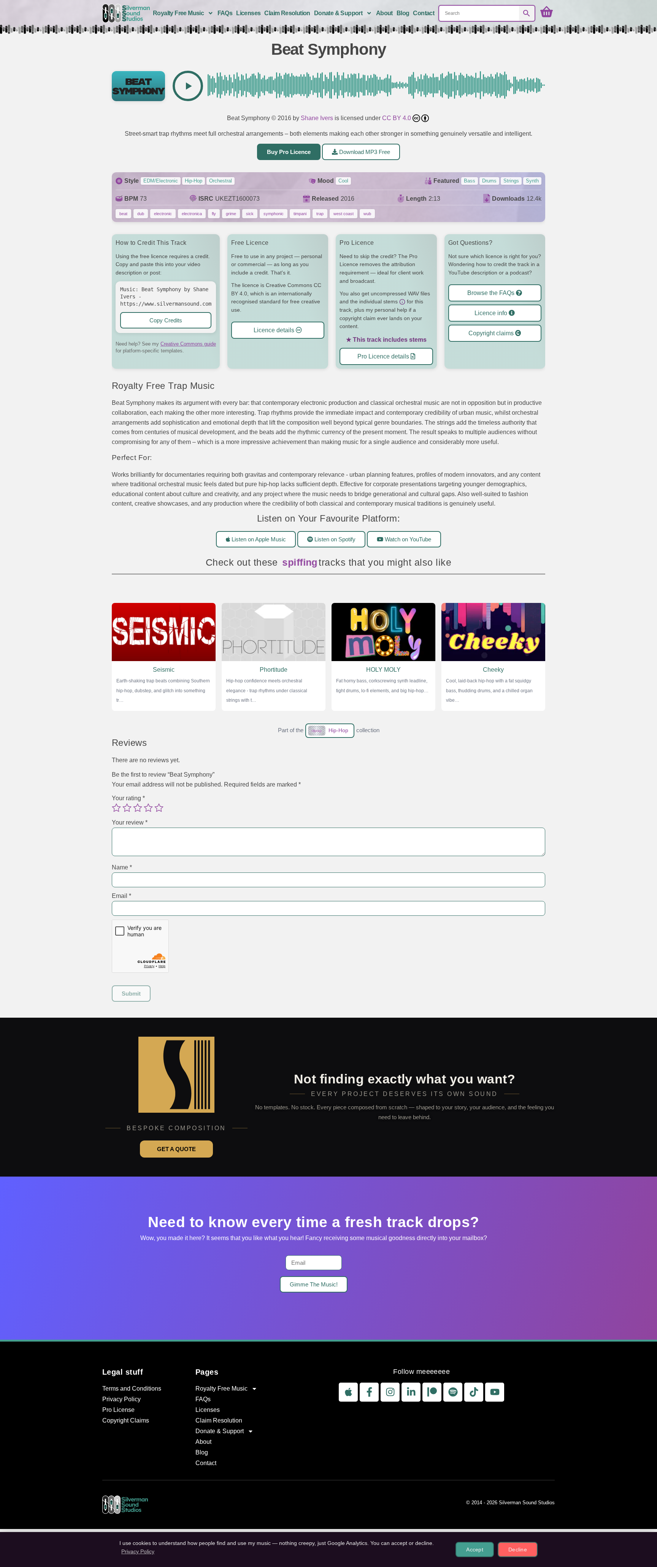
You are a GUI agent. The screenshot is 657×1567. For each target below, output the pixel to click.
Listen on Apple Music (258, 539)
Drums (489, 181)
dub (140, 213)
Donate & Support (338, 13)
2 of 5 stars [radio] (127, 807)
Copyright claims (491, 333)
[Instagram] (390, 1392)
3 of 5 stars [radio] (137, 807)
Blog (403, 13)
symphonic (273, 213)
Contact (423, 13)
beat (123, 213)
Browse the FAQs (491, 293)
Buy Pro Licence (289, 152)
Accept (474, 1549)
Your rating (128, 798)
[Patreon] (431, 1392)
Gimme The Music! (314, 1284)
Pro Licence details (384, 356)
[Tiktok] (473, 1392)
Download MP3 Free (364, 152)
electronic (163, 213)
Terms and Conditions (131, 1388)
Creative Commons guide (188, 344)
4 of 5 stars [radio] (148, 807)
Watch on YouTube (407, 539)
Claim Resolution (287, 13)
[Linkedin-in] (411, 1392)
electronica (192, 213)
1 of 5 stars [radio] (116, 807)
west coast (343, 213)
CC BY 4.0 (397, 118)
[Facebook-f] (369, 1392)
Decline (517, 1549)
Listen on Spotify (334, 539)
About (384, 13)
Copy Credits (165, 320)
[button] (188, 86)
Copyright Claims (125, 1420)
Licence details (275, 330)
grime (231, 213)
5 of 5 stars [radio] (158, 807)
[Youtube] (494, 1392)
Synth (532, 181)
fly (214, 213)
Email (121, 896)
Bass (469, 181)
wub (367, 213)
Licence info (491, 313)
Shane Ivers (317, 118)
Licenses (248, 13)
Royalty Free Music (178, 13)
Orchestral (220, 181)
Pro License (118, 1410)
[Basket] (546, 12)
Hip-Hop (193, 181)
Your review (130, 822)
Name (122, 867)
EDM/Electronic (160, 181)
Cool (343, 181)
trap (320, 213)
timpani (300, 213)
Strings (511, 181)
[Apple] (348, 1392)
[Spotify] (452, 1392)
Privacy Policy (121, 1399)
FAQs (225, 13)
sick (250, 213)
